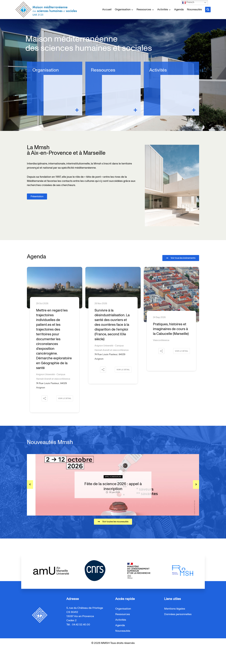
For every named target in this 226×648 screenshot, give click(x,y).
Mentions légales (174, 608)
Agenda (179, 9)
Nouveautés (194, 9)
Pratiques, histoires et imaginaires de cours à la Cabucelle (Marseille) (112, 329)
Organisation (45, 70)
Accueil (106, 9)
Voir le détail (64, 370)
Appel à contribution (113, 476)
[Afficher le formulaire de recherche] (208, 9)
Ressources (103, 70)
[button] (44, 369)
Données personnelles (178, 614)
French (190, 2)
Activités (158, 70)
